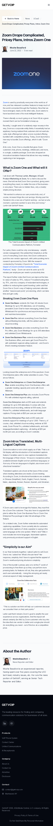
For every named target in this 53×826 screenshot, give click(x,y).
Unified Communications (11, 746)
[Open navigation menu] (49, 5)
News (27, 19)
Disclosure (6, 776)
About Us (5, 764)
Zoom (5, 102)
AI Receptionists (8, 751)
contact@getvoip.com (14, 789)
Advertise (6, 772)
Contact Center (8, 742)
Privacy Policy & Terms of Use (26, 815)
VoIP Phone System (9, 738)
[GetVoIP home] (8, 5)
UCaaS (36, 19)
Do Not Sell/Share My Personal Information (26, 821)
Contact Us (6, 768)
